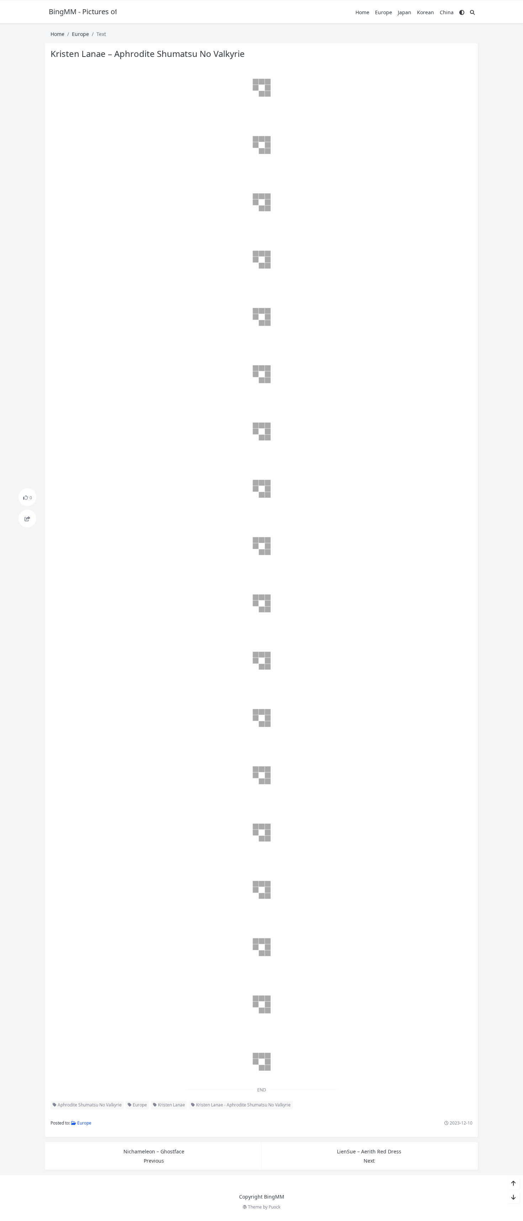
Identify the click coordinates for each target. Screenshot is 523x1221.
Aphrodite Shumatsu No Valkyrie (89, 1105)
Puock (274, 1207)
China (447, 12)
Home (362, 12)
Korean (425, 12)
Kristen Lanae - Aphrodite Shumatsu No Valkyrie (243, 1105)
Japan (404, 12)
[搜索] (472, 12)
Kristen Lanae (171, 1105)
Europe (383, 12)
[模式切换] (461, 12)
